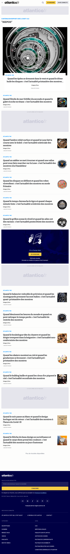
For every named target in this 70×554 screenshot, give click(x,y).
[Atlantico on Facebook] (32, 501)
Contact (49, 515)
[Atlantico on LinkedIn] (37, 501)
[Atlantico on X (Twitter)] (28, 501)
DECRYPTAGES (6, 526)
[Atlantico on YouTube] (47, 501)
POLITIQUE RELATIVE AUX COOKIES (44, 546)
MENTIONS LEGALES (40, 529)
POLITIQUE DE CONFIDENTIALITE (44, 539)
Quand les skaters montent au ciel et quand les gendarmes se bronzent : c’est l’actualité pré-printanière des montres (25, 358)
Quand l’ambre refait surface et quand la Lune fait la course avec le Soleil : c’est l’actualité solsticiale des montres (27, 143)
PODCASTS (5, 539)
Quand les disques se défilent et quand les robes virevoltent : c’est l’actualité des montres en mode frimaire (26, 183)
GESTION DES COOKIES (41, 536)
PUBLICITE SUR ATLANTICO (42, 532)
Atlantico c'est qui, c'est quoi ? (12, 515)
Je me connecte (63, 2)
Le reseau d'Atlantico (34, 515)
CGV (36, 526)
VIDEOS (4, 536)
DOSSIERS (4, 529)
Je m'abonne (35, 254)
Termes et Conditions (40, 492)
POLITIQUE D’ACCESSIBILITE (42, 543)
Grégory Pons (35, 85)
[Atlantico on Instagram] (42, 501)
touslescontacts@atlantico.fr (35, 505)
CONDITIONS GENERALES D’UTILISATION (46, 549)
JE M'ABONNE (51, 2)
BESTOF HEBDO (6, 543)
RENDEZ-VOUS (6, 532)
